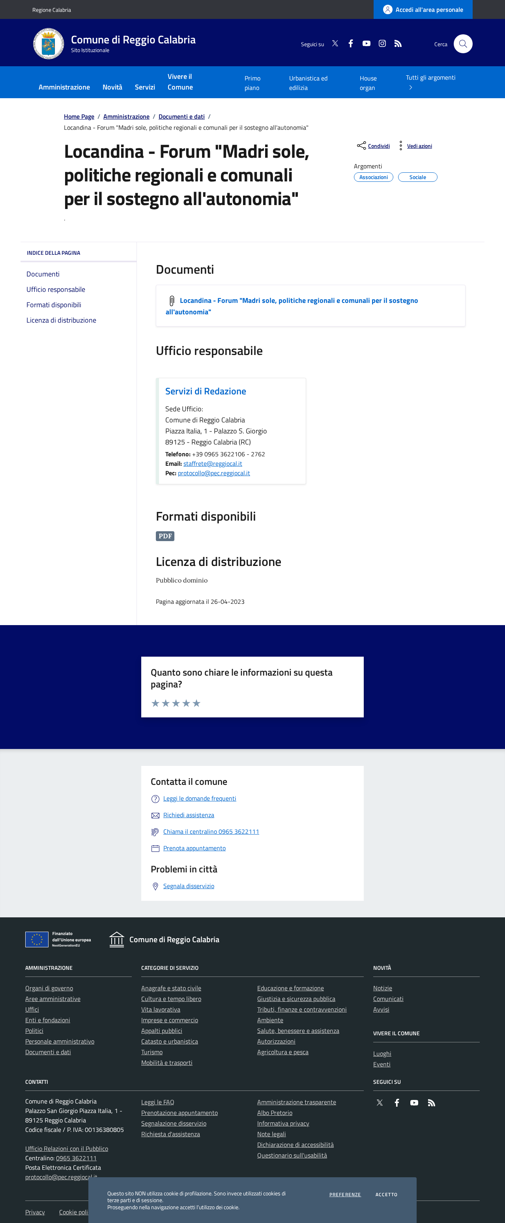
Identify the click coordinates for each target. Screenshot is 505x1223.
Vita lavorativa (160, 1009)
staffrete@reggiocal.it (212, 463)
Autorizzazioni (276, 1041)
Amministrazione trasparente (296, 1102)
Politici (34, 1030)
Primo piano (252, 82)
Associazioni (373, 176)
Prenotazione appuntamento (179, 1112)
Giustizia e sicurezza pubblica (296, 998)
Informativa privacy (283, 1123)
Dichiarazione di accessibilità (295, 1144)
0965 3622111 (76, 1158)
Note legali (271, 1134)
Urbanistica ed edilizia (308, 82)
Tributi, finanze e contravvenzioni (302, 1009)
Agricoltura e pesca (283, 1052)
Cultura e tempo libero (171, 998)
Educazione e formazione (290, 988)
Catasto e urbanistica (169, 1041)
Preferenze (345, 1194)
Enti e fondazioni (47, 1020)
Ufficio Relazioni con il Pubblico (66, 1148)
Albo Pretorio (274, 1112)
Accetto (387, 1194)
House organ (368, 82)
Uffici (32, 1009)
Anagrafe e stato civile (171, 988)
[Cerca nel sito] (463, 43)
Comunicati (388, 998)
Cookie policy (76, 1212)
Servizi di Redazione (205, 391)
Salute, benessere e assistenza (298, 1030)
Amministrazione (126, 116)
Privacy (35, 1212)
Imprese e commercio (169, 1020)
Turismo (152, 1052)
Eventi (382, 1064)
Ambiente (270, 1020)
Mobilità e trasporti (167, 1062)
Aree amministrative (52, 998)
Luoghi (382, 1053)
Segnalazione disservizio (173, 1123)
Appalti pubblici (161, 1030)
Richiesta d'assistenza (170, 1134)
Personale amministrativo (59, 1041)
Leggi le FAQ (157, 1102)
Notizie (382, 988)
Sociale (418, 176)
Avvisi (381, 1009)
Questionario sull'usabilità (292, 1155)
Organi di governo (49, 988)
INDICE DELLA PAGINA (53, 252)
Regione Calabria (51, 10)
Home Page (79, 116)
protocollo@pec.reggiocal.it (214, 473)
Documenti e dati (182, 116)
